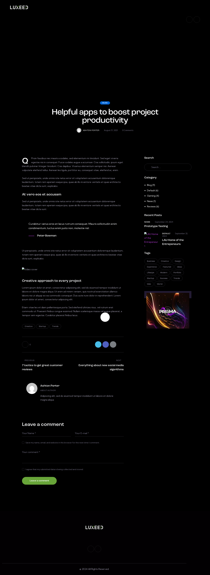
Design (178, 261)
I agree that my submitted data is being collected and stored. (54, 469)
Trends (55, 326)
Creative (28, 326)
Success (163, 278)
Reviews (151, 206)
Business (151, 261)
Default (151, 190)
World (159, 284)
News (150, 201)
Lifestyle (150, 273)
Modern (163, 273)
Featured (167, 267)
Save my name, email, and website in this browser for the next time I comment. (63, 442)
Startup (42, 326)
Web (149, 284)
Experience (152, 267)
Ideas (179, 267)
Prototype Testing (156, 226)
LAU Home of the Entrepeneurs (173, 242)
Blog (104, 103)
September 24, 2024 (164, 222)
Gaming (151, 195)
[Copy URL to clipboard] (120, 344)
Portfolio (177, 273)
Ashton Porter (49, 386)
